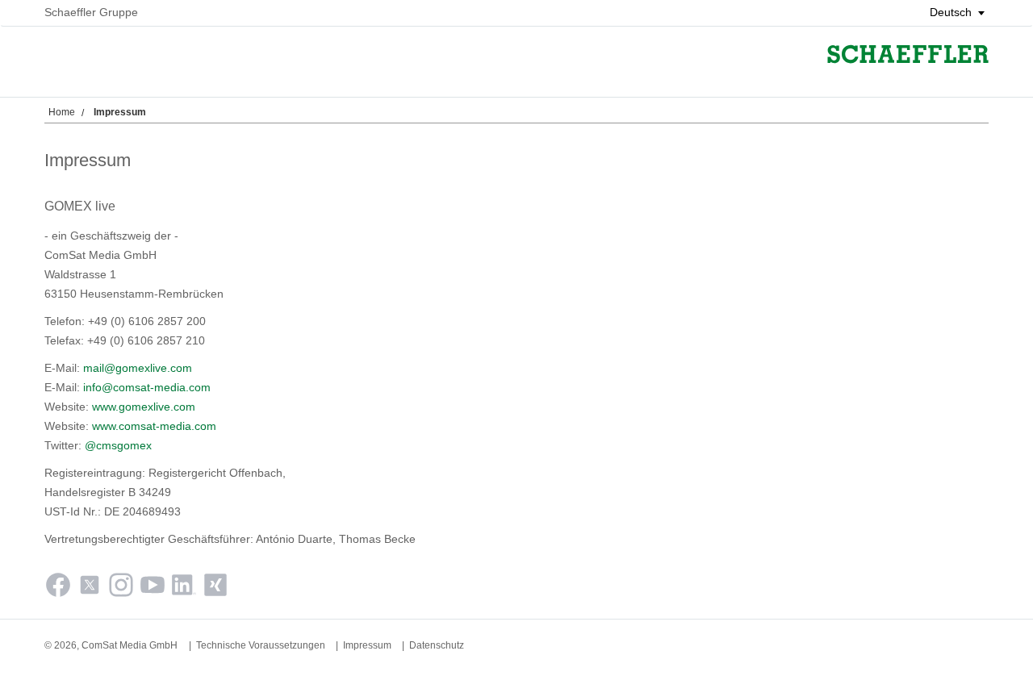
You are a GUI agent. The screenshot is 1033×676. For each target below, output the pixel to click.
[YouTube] (152, 588)
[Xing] (215, 588)
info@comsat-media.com (147, 387)
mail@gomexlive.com (137, 367)
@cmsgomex (118, 445)
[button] (951, 12)
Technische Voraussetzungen (260, 645)
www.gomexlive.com (143, 406)
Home (61, 112)
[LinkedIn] (184, 588)
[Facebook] (58, 588)
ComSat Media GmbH (130, 645)
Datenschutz (436, 645)
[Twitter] (89, 588)
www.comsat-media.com (154, 425)
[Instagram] (121, 588)
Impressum (367, 645)
